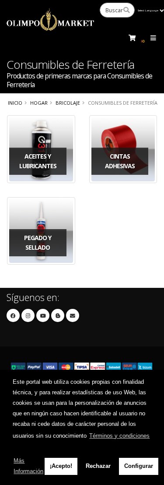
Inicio (15, 102)
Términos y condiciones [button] (119, 435)
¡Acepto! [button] (61, 466)
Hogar (39, 102)
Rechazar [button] (98, 466)
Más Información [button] (28, 465)
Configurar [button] (138, 466)
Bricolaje (68, 102)
